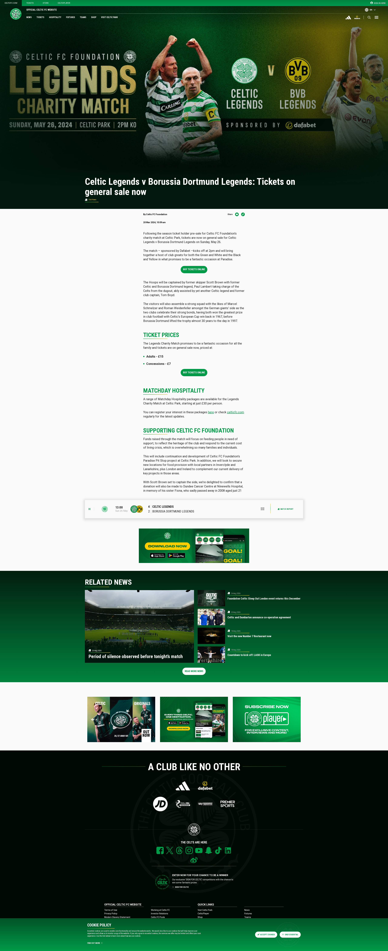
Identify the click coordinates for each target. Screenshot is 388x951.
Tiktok (218, 850)
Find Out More (93, 943)
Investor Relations (159, 913)
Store (46, 3)
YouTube (198, 850)
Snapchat (208, 850)
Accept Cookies (267, 935)
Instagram (189, 850)
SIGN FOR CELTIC (182, 887)
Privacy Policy (110, 913)
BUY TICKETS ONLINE (194, 269)
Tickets (30, 3)
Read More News (194, 671)
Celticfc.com (11, 3)
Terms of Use (110, 910)
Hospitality (55, 17)
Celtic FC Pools (158, 917)
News (29, 17)
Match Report (286, 509)
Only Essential (291, 935)
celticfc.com (235, 412)
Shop (93, 17)
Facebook (160, 850)
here (211, 412)
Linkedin (228, 850)
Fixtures (70, 17)
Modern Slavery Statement (117, 917)
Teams (83, 17)
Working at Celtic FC (160, 910)
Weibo (194, 860)
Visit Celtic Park (109, 17)
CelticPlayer (64, 3)
